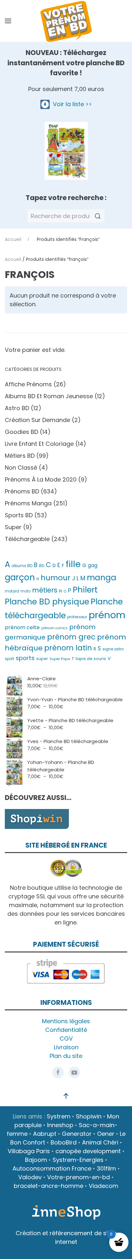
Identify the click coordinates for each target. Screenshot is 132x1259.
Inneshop (60, 1125)
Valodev (30, 1177)
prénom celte (22, 627)
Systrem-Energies (78, 1160)
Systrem (58, 1116)
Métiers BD (20, 456)
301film (106, 1168)
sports (25, 658)
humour (55, 578)
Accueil (13, 259)
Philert (85, 589)
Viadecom (103, 1186)
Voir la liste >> (71, 104)
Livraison (66, 1047)
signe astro (113, 649)
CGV (66, 1038)
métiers (44, 590)
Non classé (21, 468)
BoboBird (64, 1142)
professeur (77, 617)
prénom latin (68, 648)
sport (9, 658)
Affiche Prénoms (28, 384)
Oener (105, 1134)
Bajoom (36, 1160)
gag (92, 565)
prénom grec (71, 637)
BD (41, 565)
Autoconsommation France (51, 1168)
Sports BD (19, 515)
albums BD (22, 565)
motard (12, 591)
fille (73, 564)
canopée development (88, 1151)
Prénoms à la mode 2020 (41, 479)
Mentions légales (66, 1021)
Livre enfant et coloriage (39, 444)
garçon (20, 577)
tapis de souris (91, 658)
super (42, 658)
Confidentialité (66, 1030)
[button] (8, 21)
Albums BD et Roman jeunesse (49, 396)
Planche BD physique (47, 601)
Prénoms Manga (28, 503)
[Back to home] (66, 21)
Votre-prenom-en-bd (78, 1177)
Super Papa (60, 658)
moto (25, 591)
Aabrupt (44, 1134)
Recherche (97, 216)
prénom (107, 614)
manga (101, 577)
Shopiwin (89, 1116)
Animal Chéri (100, 1142)
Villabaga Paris (29, 1151)
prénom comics (54, 628)
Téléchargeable (27, 539)
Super (13, 527)
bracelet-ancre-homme (48, 1186)
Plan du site (66, 1056)
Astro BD (17, 408)
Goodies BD (21, 432)
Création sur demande (37, 420)
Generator (77, 1134)
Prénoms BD (22, 491)
